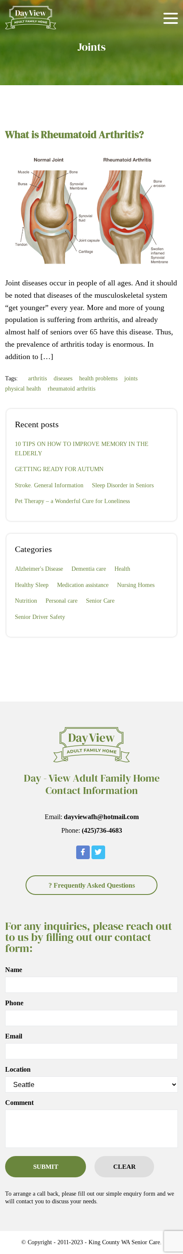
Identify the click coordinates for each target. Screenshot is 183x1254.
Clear (124, 1166)
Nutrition (26, 601)
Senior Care (100, 601)
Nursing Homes (135, 585)
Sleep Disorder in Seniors (123, 485)
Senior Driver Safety (40, 617)
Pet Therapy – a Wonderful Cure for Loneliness (72, 501)
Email (13, 1036)
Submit (45, 1166)
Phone (14, 1003)
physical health (23, 388)
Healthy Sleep (32, 585)
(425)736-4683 (102, 830)
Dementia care (88, 569)
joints (130, 378)
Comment (19, 1102)
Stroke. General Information (49, 485)
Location (18, 1069)
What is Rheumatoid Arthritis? (74, 134)
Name (13, 969)
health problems (98, 378)
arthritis (37, 378)
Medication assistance (83, 585)
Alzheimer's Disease (39, 569)
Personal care (61, 601)
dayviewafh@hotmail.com (101, 816)
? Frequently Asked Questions (92, 885)
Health (122, 569)
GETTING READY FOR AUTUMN (59, 469)
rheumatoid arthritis (71, 388)
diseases (63, 378)
